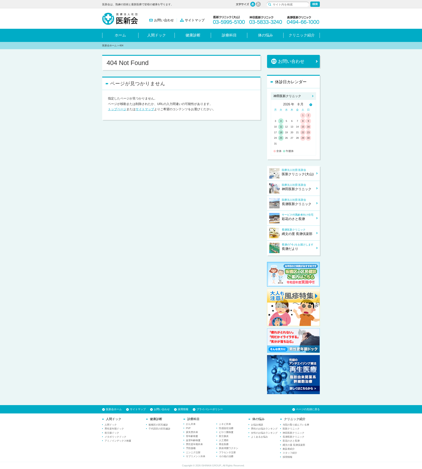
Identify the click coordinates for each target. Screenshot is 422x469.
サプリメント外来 (195, 456)
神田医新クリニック (287, 96)
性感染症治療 (226, 428)
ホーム (120, 35)
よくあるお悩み (259, 436)
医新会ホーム (109, 45)
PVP (188, 428)
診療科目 (229, 35)
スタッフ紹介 (290, 452)
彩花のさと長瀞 (291, 440)
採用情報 (183, 409)
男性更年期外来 (194, 444)
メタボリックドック (115, 436)
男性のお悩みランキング (264, 428)
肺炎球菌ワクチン (228, 448)
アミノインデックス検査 (118, 440)
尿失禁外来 (192, 432)
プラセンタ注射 (227, 452)
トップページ (117, 109)
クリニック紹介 (302, 35)
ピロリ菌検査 (226, 432)
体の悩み (265, 35)
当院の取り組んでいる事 (296, 424)
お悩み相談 (257, 424)
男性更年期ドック (114, 428)
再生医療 (224, 444)
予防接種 (191, 448)
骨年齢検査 (192, 436)
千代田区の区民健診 (159, 428)
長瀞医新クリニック (297, 232)
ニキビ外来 (225, 424)
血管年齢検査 (193, 440)
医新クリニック (291, 428)
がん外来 (191, 424)
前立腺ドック (112, 432)
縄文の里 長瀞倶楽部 (294, 445)
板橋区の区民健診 (158, 424)
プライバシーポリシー (209, 409)
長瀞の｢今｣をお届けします (297, 247)
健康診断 (193, 35)
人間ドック (156, 35)
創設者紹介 (289, 448)
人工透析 (224, 440)
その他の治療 (226, 456)
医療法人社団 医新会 (298, 172)
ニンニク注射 (193, 452)
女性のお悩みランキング (264, 432)
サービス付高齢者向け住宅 (297, 217)
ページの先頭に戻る (308, 409)
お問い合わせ (164, 20)
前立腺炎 (224, 436)
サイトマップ (195, 20)
